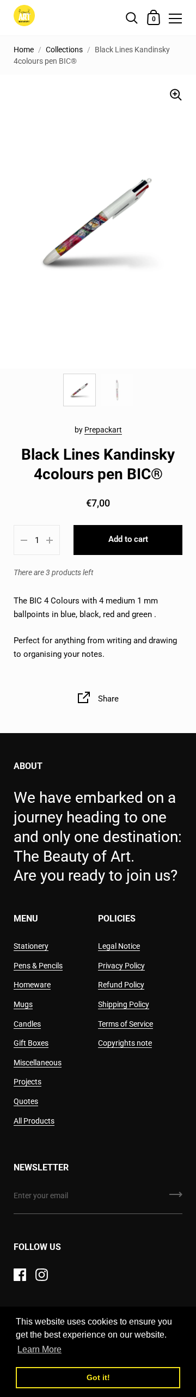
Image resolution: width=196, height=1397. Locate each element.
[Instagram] (41, 1274)
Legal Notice (119, 946)
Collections (64, 49)
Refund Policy (121, 984)
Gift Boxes (31, 1043)
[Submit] (175, 1198)
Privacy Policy (121, 965)
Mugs (23, 1004)
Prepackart (103, 429)
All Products (34, 1121)
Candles (27, 1024)
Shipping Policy (123, 1004)
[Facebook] (19, 1274)
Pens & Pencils (38, 965)
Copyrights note (125, 1043)
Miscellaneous (38, 1062)
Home (24, 49)
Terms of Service (125, 1024)
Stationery (31, 946)
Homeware (32, 984)
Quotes (26, 1101)
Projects (27, 1081)
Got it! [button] (98, 1377)
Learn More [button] (39, 1349)
